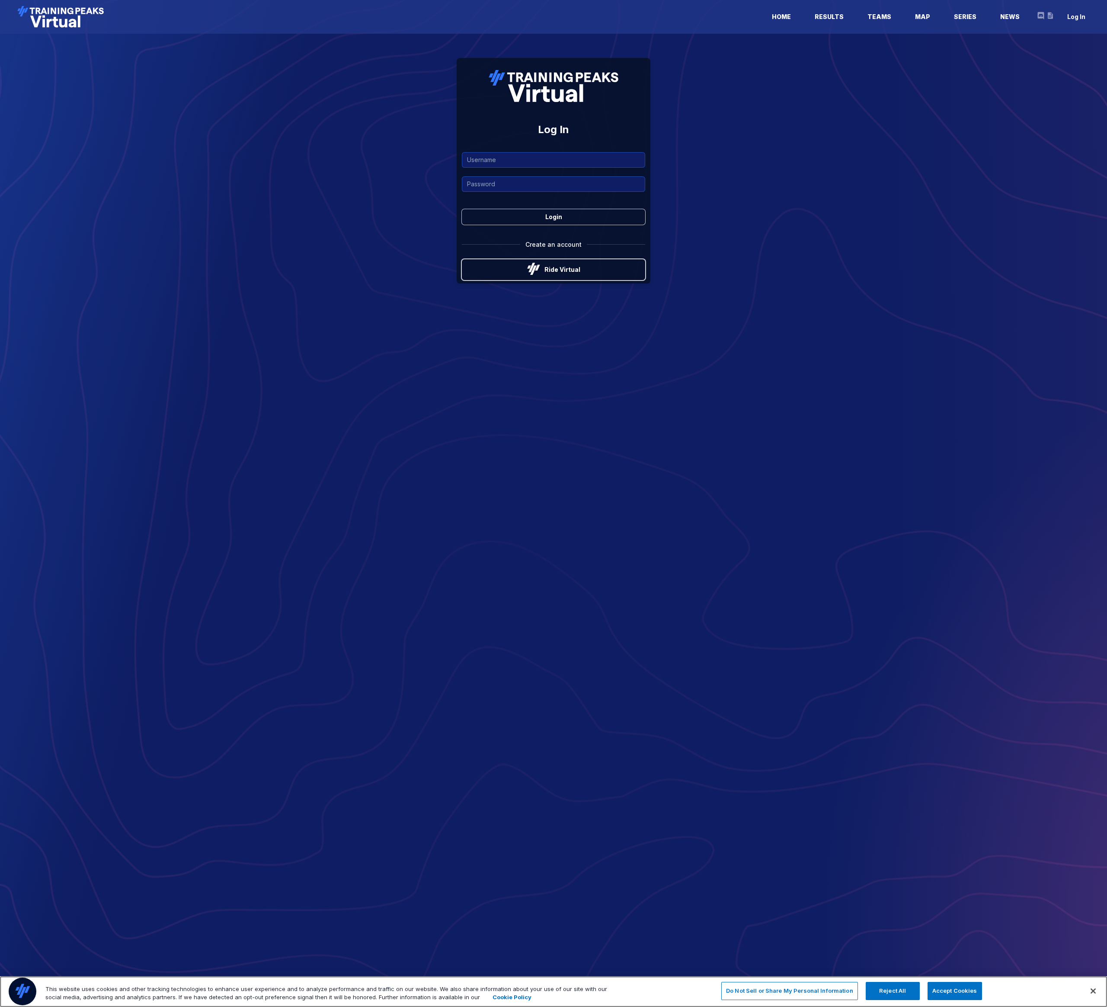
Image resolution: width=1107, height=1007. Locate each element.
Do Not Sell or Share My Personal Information (789, 990)
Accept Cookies (954, 990)
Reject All (892, 990)
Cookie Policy (512, 997)
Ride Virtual (562, 269)
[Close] (1093, 991)
